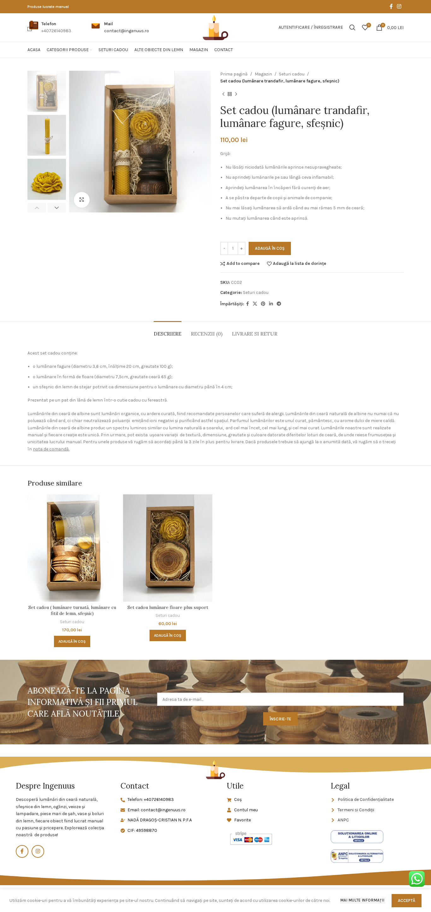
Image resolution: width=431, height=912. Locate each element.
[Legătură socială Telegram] (279, 304)
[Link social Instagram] (399, 6)
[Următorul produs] (236, 94)
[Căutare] (352, 27)
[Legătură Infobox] (49, 28)
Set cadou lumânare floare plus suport (167, 607)
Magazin (263, 74)
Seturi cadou (291, 74)
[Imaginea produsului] (72, 548)
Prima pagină (234, 74)
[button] (72, 641)
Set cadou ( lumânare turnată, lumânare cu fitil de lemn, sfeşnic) (72, 611)
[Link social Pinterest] (263, 304)
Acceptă (406, 900)
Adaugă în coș (270, 248)
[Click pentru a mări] (82, 200)
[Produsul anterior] (223, 94)
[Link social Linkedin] (271, 304)
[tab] (167, 330)
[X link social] (255, 304)
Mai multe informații (362, 900)
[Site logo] (215, 27)
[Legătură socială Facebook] (391, 6)
